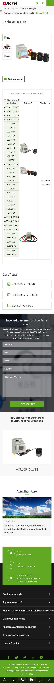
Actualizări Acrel (27, 491)
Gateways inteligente (14, 618)
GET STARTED (27, 404)
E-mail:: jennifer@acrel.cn (24, 553)
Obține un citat (13, 78)
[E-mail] (13, 680)
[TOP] (49, 680)
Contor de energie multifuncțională (19, 13)
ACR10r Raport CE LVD (21, 284)
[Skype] (31, 680)
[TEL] (22, 680)
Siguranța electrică (12, 602)
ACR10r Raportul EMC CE (22, 295)
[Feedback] (40, 680)
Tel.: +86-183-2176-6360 (26, 565)
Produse (14, 8)
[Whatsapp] (4, 680)
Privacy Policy (27, 674)
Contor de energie (28, 8)
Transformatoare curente (16, 635)
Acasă (6, 8)
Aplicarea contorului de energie (19, 626)
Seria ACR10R (42, 13)
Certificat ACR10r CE (20, 306)
